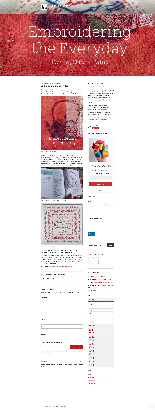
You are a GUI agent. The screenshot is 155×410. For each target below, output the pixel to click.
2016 (91, 358)
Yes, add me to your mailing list (52, 342)
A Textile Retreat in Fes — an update (102, 282)
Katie (58, 83)
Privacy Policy (44, 406)
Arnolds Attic (60, 6)
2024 (91, 329)
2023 (91, 333)
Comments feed (92, 380)
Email (43, 327)
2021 (91, 340)
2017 (91, 354)
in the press (74, 277)
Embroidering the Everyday (60, 277)
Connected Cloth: (69, 261)
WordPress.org (92, 383)
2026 (91, 299)
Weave (94, 290)
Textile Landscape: (59, 257)
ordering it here (67, 266)
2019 (91, 347)
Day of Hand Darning (93, 261)
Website (43, 334)
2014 (91, 365)
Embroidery (62, 274)
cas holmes (47, 277)
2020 (91, 344)
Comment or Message (95, 218)
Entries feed (91, 377)
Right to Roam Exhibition (94, 264)
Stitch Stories (59, 255)
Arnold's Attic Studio (50, 274)
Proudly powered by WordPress (57, 406)
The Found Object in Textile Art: (55, 259)
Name (43, 319)
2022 (91, 336)
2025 (91, 326)
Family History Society (93, 258)
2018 (91, 351)
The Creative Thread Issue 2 (95, 255)
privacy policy (106, 188)
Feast (89, 267)
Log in (89, 374)
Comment (44, 297)
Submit (91, 234)
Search (90, 242)
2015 (91, 361)
